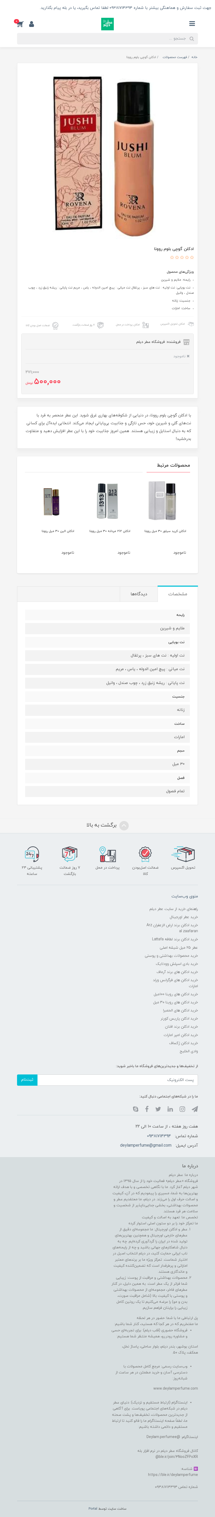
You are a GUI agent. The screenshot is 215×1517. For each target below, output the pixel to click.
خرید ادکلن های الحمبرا (180, 1010)
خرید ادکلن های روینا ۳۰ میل (175, 1002)
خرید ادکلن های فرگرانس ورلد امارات (175, 983)
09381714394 (159, 1136)
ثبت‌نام (27, 1080)
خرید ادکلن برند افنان (181, 1026)
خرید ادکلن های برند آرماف (177, 972)
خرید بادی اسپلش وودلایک (177, 963)
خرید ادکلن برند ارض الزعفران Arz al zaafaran (172, 928)
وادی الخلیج (189, 1051)
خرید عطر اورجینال (184, 917)
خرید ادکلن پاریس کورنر (179, 1018)
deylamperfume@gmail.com (145, 1145)
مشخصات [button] (177, 594)
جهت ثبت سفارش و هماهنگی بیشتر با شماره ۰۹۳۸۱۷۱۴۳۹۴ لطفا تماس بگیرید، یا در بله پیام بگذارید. (125, 8)
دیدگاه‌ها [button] (139, 594)
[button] (23, 24)
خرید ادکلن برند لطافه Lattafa (175, 939)
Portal (93, 1509)
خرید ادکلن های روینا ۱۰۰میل (176, 994)
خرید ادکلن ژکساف (183, 1043)
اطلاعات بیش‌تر (21, 8)
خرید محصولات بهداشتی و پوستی (171, 955)
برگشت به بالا (102, 825)
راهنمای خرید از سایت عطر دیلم (173, 909)
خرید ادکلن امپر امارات (181, 1035)
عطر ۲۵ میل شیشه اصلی (179, 947)
